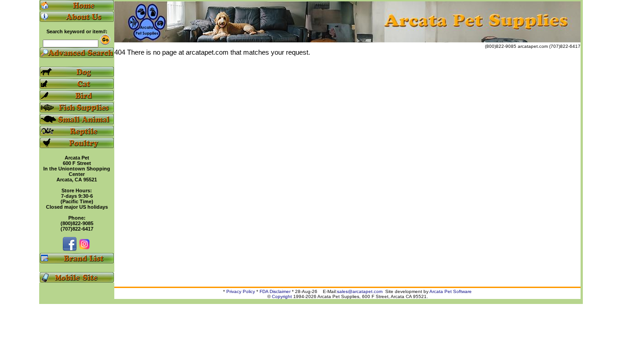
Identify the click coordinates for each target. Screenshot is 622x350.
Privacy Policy (240, 291)
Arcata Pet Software (450, 291)
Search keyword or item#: (76, 31)
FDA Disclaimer (275, 291)
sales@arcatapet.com (359, 291)
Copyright (282, 296)
